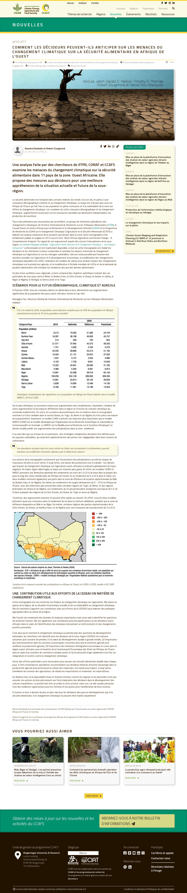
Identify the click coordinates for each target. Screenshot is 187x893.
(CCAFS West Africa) (36, 151)
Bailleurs (134, 8)
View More (92, 796)
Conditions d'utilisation (135, 889)
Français (83, 3)
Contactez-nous (160, 858)
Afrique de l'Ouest (78, 65)
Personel (163, 8)
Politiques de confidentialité (160, 889)
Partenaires (148, 8)
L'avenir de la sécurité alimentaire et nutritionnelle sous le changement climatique (82, 62)
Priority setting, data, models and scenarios (47, 65)
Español (95, 3)
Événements (133, 14)
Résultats (151, 14)
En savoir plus (163, 251)
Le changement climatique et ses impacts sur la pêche (147, 224)
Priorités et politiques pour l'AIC (29, 62)
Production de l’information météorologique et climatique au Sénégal (149, 211)
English (70, 3)
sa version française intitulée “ (63, 246)
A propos (120, 8)
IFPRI (110, 225)
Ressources (168, 14)
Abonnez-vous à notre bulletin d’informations (131, 820)
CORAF (95, 228)
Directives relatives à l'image (162, 869)
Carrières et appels (162, 853)
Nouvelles (116, 14)
